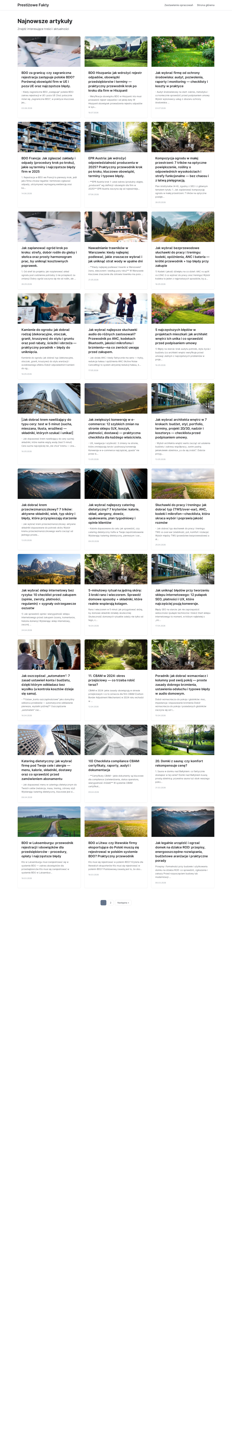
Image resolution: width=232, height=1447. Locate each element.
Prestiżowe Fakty (33, 5)
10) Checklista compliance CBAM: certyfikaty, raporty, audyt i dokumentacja (114, 765)
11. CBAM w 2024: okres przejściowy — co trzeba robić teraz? (111, 680)
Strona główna (205, 5)
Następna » (123, 902)
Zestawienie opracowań (178, 5)
